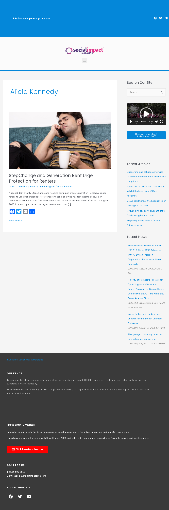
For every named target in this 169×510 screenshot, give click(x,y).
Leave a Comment (18, 186)
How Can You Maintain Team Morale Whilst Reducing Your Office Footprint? (146, 191)
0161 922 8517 (17, 472)
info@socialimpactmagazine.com (27, 475)
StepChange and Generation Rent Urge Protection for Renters (51, 178)
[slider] (143, 121)
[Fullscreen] (161, 121)
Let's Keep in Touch (21, 425)
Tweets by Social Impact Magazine (25, 359)
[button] (155, 18)
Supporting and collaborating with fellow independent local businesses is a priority (146, 176)
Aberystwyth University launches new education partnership (145, 337)
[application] (146, 114)
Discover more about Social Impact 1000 (146, 135)
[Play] (131, 121)
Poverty (33, 186)
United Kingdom (47, 186)
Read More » (15, 220)
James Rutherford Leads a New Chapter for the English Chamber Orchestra (145, 318)
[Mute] (156, 121)
